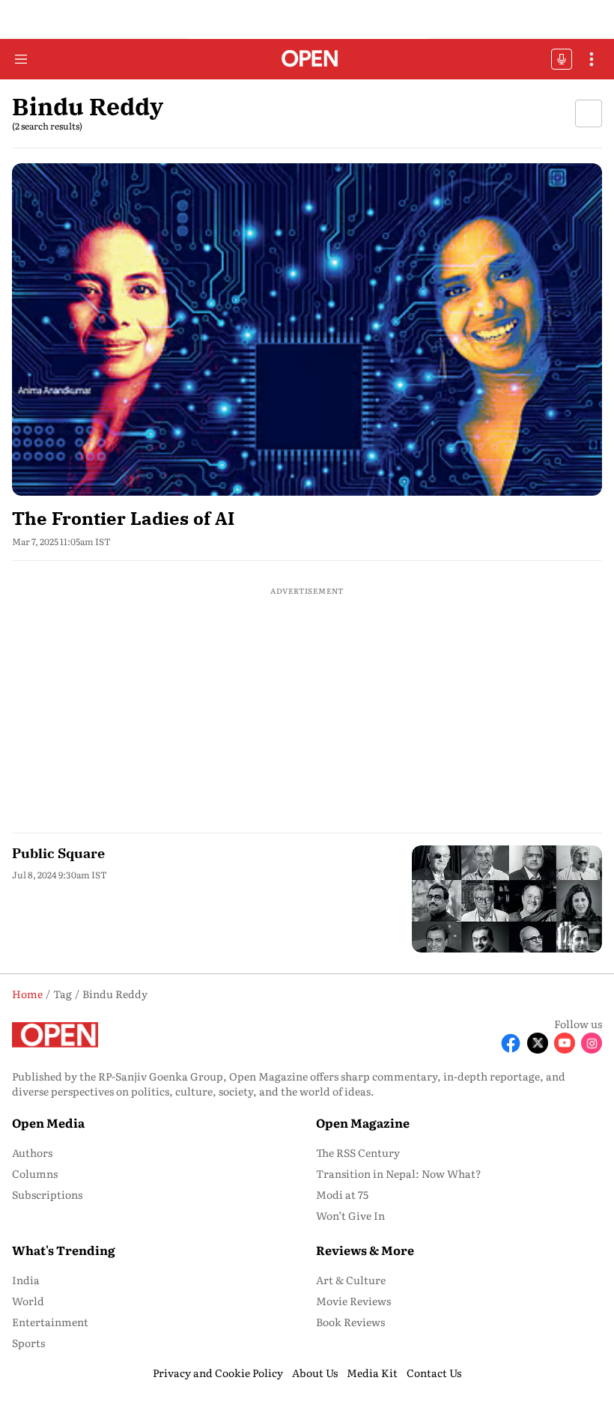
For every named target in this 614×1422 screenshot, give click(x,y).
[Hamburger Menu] (21, 59)
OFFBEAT (561, 59)
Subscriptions (47, 1194)
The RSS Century (358, 1152)
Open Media (48, 1122)
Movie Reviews (353, 1300)
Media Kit (372, 1372)
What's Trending (63, 1250)
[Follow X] (537, 1043)
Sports (28, 1342)
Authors (32, 1152)
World (28, 1300)
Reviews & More (365, 1250)
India (26, 1279)
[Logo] (307, 59)
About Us (315, 1372)
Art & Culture (351, 1279)
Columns (35, 1173)
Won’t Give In (350, 1215)
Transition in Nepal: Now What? (398, 1173)
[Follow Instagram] (591, 1043)
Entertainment (50, 1321)
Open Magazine (363, 1122)
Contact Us (434, 1372)
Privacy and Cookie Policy (218, 1372)
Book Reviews (350, 1321)
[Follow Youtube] (564, 1043)
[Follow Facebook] (510, 1043)
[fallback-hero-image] (307, 329)
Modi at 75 (342, 1194)
